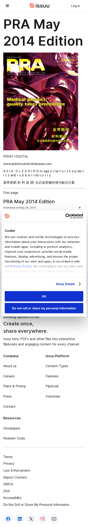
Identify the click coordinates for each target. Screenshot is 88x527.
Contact (9, 406)
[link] (75, 6)
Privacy (9, 463)
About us (10, 366)
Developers (11, 428)
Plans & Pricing (14, 386)
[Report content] (81, 208)
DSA (6, 491)
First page (10, 193)
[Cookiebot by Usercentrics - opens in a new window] (65, 216)
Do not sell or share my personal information (44, 308)
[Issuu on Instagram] (42, 519)
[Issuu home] (39, 5)
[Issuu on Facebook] (8, 519)
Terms (7, 457)
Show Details (65, 284)
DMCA (8, 484)
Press (7, 396)
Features (52, 376)
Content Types (57, 366)
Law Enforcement (16, 470)
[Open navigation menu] (7, 6)
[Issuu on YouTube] (54, 519)
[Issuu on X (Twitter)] (31, 519)
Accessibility (12, 498)
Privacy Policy (21, 266)
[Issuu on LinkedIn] (20, 519)
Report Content (15, 477)
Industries (53, 396)
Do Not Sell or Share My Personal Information (36, 504)
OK (44, 296)
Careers (9, 376)
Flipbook (52, 386)
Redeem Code (14, 438)
